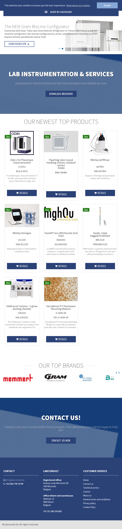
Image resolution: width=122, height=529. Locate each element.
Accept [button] (107, 5)
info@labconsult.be (15, 479)
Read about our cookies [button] (78, 5)
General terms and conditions (96, 499)
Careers (86, 491)
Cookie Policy (89, 507)
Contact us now (61, 440)
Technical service (91, 487)
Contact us (88, 483)
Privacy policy (89, 503)
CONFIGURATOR (19, 44)
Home (86, 480)
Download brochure (61, 94)
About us (87, 495)
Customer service (95, 471)
